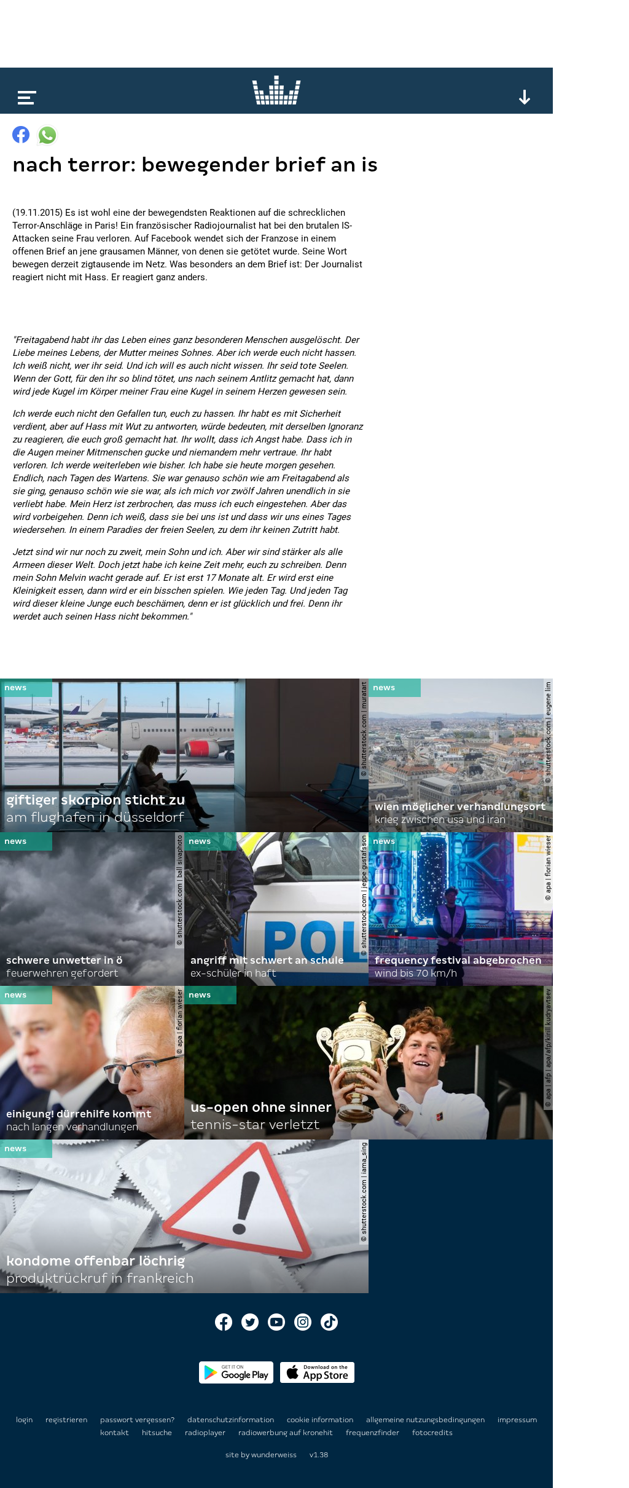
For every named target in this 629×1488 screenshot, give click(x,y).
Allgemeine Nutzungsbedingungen (426, 1419)
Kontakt (115, 1432)
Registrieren (66, 1419)
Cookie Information (321, 1419)
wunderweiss (274, 1455)
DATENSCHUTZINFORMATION (231, 1419)
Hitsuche (158, 1432)
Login (24, 1419)
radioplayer (206, 1432)
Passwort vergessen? (137, 1419)
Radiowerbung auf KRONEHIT (286, 1432)
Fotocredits (432, 1432)
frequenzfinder (373, 1432)
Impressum (517, 1419)
